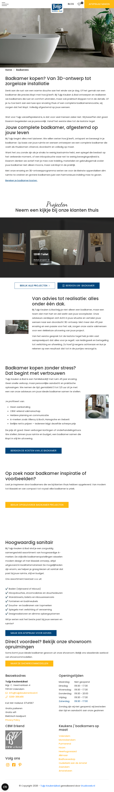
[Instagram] (7, 765)
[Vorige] (7, 247)
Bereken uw (80, 285)
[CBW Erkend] (13, 739)
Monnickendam (67, 739)
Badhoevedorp (67, 759)
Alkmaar (63, 755)
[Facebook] (13, 765)
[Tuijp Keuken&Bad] (57, 8)
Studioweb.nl (88, 785)
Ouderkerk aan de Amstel (73, 763)
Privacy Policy (12, 719)
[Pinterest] (20, 765)
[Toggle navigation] (5, 4)
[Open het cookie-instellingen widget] (5, 787)
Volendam (64, 735)
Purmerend (65, 743)
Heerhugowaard (68, 751)
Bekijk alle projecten (33, 285)
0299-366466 (16, 696)
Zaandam (64, 766)
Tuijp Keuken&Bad (50, 785)
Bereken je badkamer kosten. (21, 180)
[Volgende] (107, 247)
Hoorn (62, 747)
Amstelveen (65, 770)
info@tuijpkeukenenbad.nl (23, 692)
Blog (71, 3)
